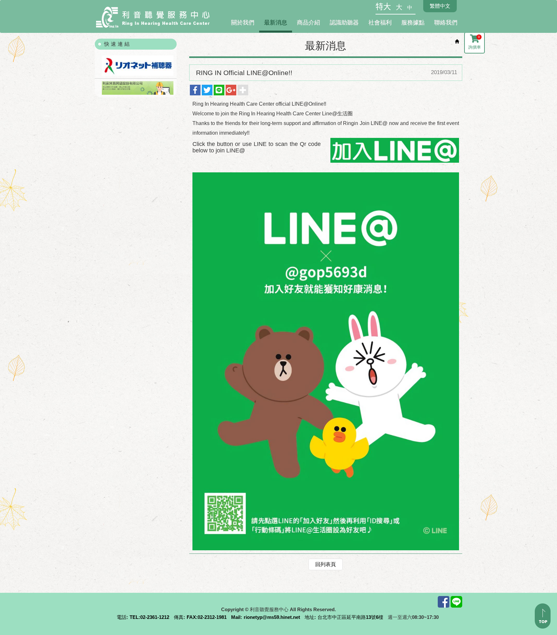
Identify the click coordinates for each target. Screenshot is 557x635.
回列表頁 (325, 564)
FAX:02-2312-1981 (207, 617)
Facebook (443, 602)
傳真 (178, 617)
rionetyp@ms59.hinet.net (272, 617)
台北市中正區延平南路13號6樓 (350, 617)
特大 (383, 7)
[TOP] (543, 616)
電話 (121, 617)
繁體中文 (440, 6)
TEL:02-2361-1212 (149, 617)
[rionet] (136, 66)
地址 (309, 617)
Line (456, 602)
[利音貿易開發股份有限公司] (136, 88)
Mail (235, 617)
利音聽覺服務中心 (153, 18)
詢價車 (474, 42)
